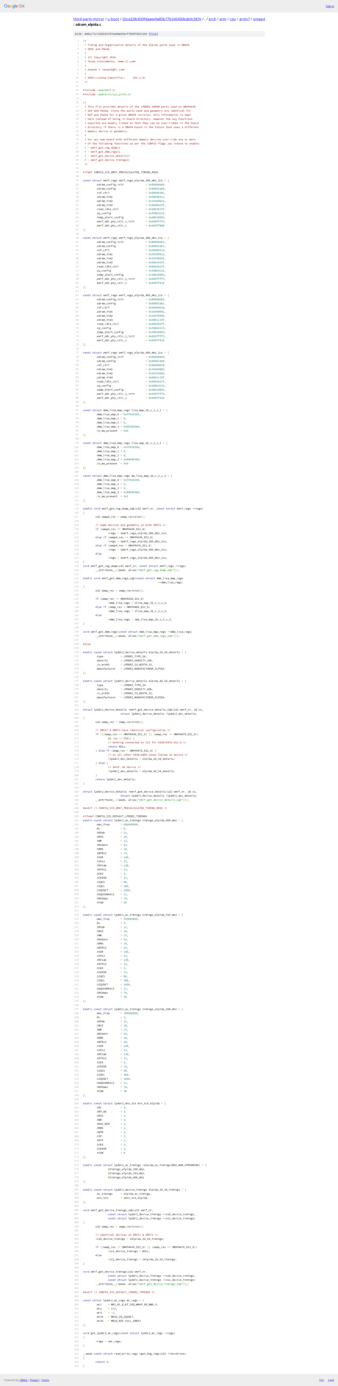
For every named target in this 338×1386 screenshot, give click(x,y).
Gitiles (23, 1380)
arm (222, 19)
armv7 (244, 19)
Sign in (330, 6)
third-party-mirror (88, 19)
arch (212, 19)
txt (321, 1380)
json (331, 1380)
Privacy (34, 1380)
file (153, 34)
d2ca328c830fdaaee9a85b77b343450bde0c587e (161, 19)
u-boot (113, 19)
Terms (45, 1380)
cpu (233, 19)
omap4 (259, 19)
